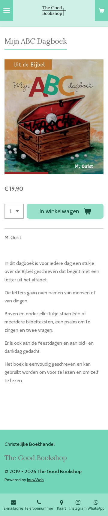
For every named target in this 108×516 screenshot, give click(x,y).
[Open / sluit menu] (6, 10)
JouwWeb (35, 479)
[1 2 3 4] (14, 211)
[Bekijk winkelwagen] (101, 10)
